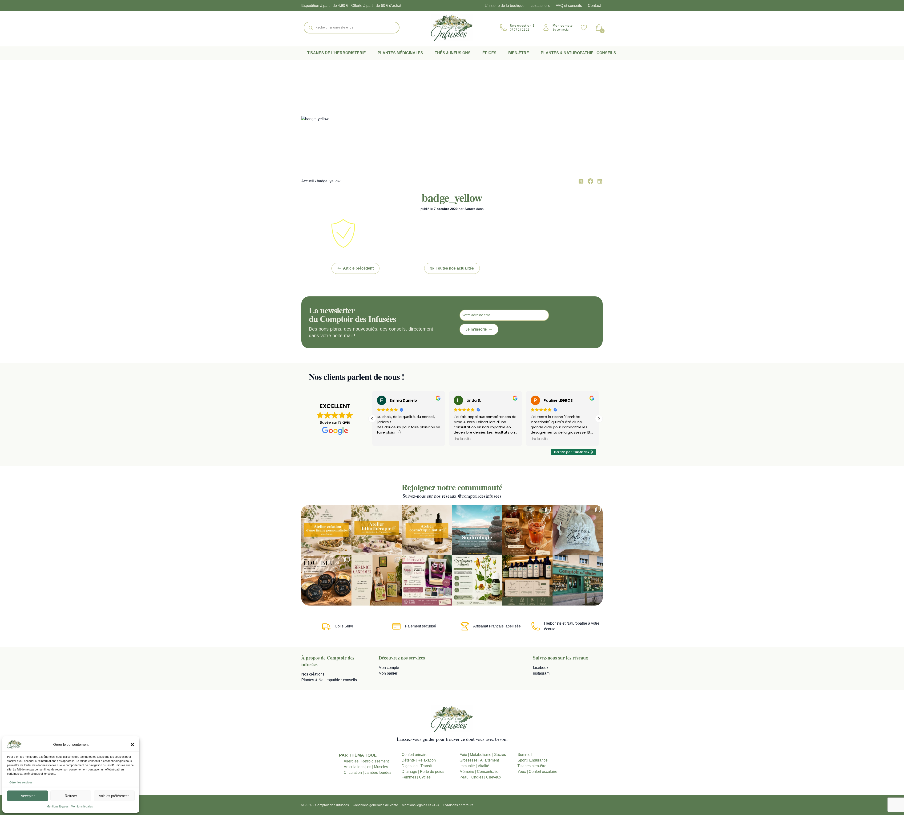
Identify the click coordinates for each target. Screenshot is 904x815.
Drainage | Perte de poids (423, 772)
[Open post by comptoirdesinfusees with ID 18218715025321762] (427, 580)
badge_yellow (452, 197)
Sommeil (524, 755)
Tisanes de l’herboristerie (336, 53)
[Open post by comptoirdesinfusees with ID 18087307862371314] (376, 580)
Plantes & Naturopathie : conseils (578, 53)
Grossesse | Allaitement (479, 760)
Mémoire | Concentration (480, 772)
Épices (489, 53)
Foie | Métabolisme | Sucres (483, 755)
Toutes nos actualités (455, 268)
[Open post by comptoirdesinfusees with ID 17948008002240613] (326, 530)
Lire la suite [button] (386, 439)
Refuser (71, 796)
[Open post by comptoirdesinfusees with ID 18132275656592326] (578, 530)
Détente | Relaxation (419, 760)
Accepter (28, 796)
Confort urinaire (415, 755)
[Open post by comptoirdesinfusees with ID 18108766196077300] (477, 530)
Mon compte (389, 668)
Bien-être (518, 53)
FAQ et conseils (569, 6)
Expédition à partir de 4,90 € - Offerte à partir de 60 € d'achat (351, 6)
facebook (540, 668)
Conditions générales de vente (375, 805)
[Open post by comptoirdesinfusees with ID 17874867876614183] (326, 580)
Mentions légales (58, 806)
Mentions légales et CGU (420, 805)
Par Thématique (358, 755)
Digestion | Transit (417, 766)
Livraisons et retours (458, 805)
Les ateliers (540, 6)
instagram (541, 673)
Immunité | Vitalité (474, 766)
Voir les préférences (114, 796)
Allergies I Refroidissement (366, 761)
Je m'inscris (476, 329)
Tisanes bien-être (531, 766)
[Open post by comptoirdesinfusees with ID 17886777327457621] (376, 530)
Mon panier (388, 673)
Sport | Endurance (532, 760)
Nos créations (312, 674)
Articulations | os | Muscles (366, 767)
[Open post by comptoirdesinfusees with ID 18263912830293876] (527, 580)
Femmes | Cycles (416, 777)
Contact (594, 6)
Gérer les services (20, 782)
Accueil (307, 181)
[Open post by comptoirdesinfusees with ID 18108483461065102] (527, 530)
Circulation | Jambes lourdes (367, 772)
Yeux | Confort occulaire (537, 772)
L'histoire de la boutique (505, 6)
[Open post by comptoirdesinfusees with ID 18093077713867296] (578, 580)
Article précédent (358, 268)
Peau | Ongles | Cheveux (480, 777)
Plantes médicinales (400, 53)
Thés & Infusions (453, 53)
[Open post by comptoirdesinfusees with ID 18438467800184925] (477, 580)
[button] (132, 744)
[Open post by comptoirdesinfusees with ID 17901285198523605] (427, 530)
